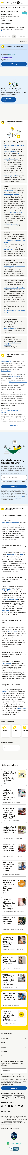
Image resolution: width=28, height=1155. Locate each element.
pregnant (4, 691)
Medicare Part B (5, 371)
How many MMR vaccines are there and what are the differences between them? (12, 579)
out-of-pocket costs (14, 376)
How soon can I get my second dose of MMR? (12, 621)
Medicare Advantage (10, 151)
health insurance (9, 190)
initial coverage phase (10, 328)
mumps (14, 554)
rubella (21, 554)
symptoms (5, 558)
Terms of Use (20, 496)
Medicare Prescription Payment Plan (14, 288)
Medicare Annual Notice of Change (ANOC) (14, 146)
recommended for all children (10, 522)
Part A (16, 159)
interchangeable (6, 663)
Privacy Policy (13, 498)
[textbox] (14, 477)
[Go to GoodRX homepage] (5, 3)
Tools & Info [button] (4, 1038)
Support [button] (3, 1047)
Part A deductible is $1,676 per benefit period (14, 241)
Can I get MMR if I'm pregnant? (11, 685)
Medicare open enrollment (11, 176)
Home (3, 8)
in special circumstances (17, 639)
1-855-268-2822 (8, 1121)
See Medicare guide (7, 99)
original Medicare (9, 159)
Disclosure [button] (22, 41)
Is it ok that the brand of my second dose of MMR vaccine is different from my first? (12, 654)
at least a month (21, 708)
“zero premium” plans (16, 213)
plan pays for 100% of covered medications (12, 344)
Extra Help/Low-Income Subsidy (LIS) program (11, 411)
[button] (15, 2)
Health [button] (3, 1042)
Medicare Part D (6, 361)
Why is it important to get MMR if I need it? (11, 546)
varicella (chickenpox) (11, 599)
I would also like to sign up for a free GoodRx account (14, 482)
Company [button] (4, 1051)
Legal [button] (2, 1056)
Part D (19, 153)
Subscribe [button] (14, 486)
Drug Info (10, 20)
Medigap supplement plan (11, 224)
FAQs (14, 36)
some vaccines (8, 250)
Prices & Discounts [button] (6, 1034)
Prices (10, 8)
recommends (5, 610)
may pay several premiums (11, 194)
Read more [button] (4, 31)
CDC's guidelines (12, 631)
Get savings (14, 64)
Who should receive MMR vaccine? (12, 515)
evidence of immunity (8, 526)
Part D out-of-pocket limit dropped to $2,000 (14, 311)
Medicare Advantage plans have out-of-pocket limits (14, 267)
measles (9, 554)
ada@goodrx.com (17, 1121)
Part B (6, 161)
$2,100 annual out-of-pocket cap (18, 382)
